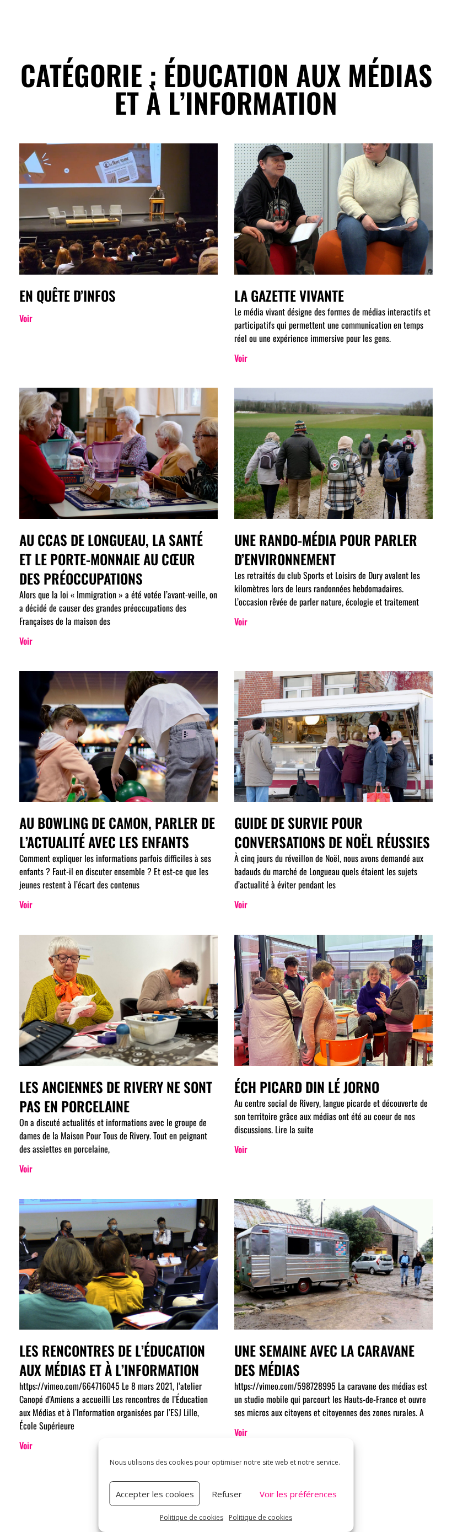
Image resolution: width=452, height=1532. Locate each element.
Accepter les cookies (155, 1493)
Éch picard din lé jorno (306, 1086)
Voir (26, 318)
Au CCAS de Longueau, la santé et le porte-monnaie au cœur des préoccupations (111, 558)
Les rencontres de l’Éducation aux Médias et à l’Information (112, 1360)
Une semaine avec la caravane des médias (324, 1360)
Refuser (227, 1493)
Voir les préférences (298, 1493)
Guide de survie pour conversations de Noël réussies (332, 832)
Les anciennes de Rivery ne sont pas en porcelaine (115, 1096)
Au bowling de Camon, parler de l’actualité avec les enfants (117, 832)
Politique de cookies (191, 1517)
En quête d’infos (67, 295)
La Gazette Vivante (289, 295)
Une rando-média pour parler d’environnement (325, 549)
